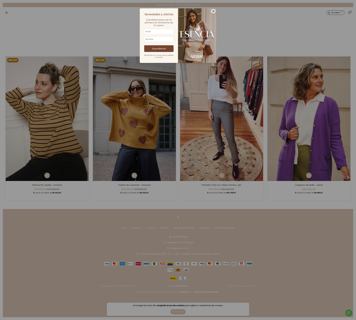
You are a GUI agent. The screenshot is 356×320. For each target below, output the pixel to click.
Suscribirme (159, 48)
